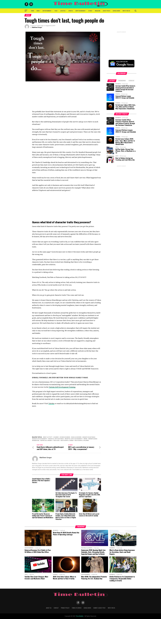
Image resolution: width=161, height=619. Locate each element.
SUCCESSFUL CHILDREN (82, 440)
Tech (55, 11)
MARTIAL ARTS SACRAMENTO (74, 438)
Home (32, 11)
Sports (70, 11)
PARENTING (36, 440)
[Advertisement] (66, 97)
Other (90, 11)
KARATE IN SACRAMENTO (40, 438)
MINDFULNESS (93, 438)
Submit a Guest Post (99, 608)
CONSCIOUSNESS (65, 437)
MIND (85, 438)
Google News (116, 11)
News (38, 11)
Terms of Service (76, 608)
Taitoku (51, 403)
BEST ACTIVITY (48, 437)
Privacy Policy (65, 608)
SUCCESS (57, 440)
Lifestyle (62, 11)
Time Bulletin (79, 616)
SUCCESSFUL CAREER (67, 440)
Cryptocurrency (80, 11)
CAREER (56, 437)
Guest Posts (106, 11)
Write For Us (126, 11)
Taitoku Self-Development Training (62, 387)
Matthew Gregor (37, 27)
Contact (56, 608)
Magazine (97, 11)
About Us (48, 608)
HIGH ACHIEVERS (76, 437)
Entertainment (47, 11)
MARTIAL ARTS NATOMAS (56, 438)
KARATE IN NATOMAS (89, 437)
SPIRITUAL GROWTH (46, 440)
